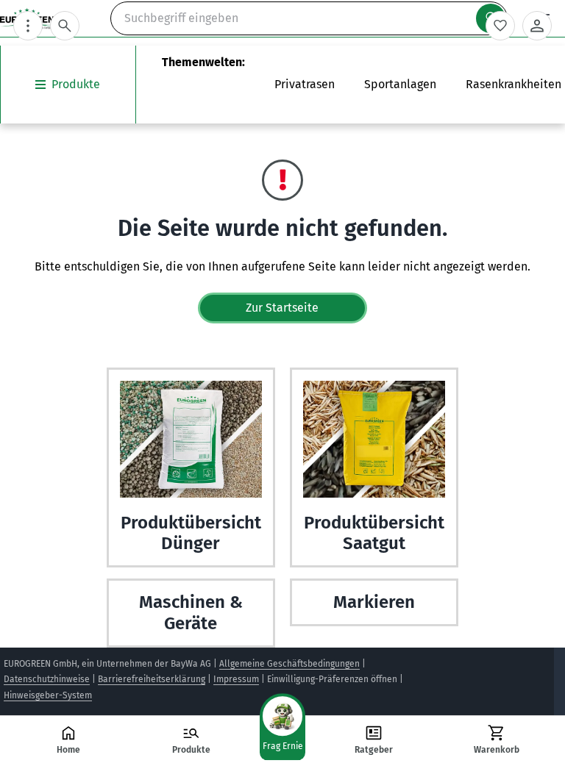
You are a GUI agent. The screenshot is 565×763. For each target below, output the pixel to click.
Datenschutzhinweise (47, 679)
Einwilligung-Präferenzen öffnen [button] (332, 679)
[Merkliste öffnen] (500, 25)
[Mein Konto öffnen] (537, 25)
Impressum (236, 679)
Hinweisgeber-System (48, 695)
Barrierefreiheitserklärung (151, 679)
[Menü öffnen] (28, 25)
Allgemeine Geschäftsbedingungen (289, 664)
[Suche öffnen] (64, 25)
